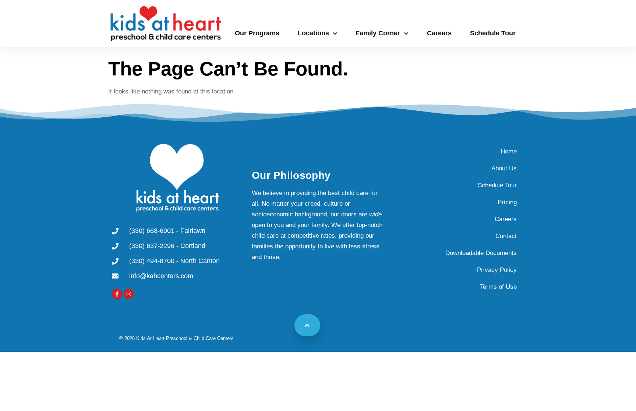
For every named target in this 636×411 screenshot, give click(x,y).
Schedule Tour (493, 33)
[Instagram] (129, 294)
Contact (506, 236)
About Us (504, 168)
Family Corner (378, 33)
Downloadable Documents (481, 252)
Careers (439, 33)
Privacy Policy (497, 269)
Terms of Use (498, 286)
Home (509, 151)
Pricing (507, 202)
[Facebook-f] (117, 294)
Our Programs (257, 33)
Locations (313, 33)
